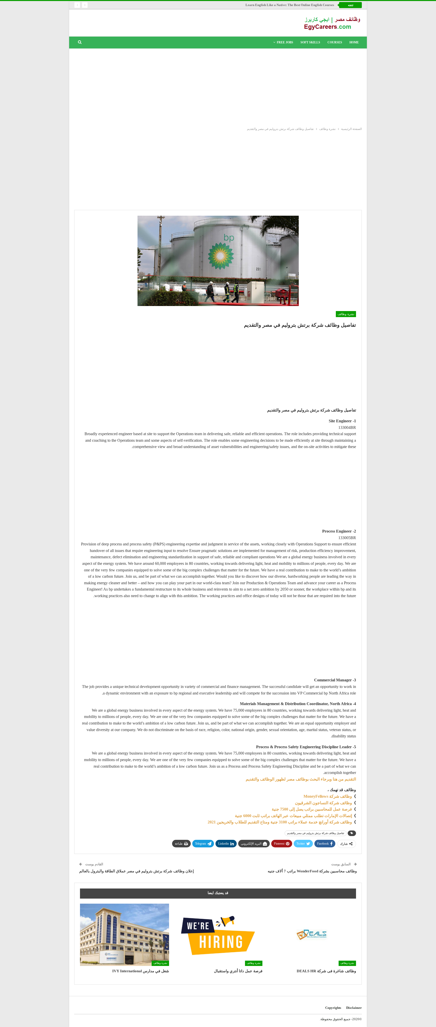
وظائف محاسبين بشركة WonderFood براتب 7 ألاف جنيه (312, 871)
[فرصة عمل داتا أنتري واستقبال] (218, 935)
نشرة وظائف (346, 314)
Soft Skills (310, 42)
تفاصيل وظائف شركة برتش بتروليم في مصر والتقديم (315, 833)
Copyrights (333, 1008)
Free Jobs (285, 42)
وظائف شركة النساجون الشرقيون (323, 803)
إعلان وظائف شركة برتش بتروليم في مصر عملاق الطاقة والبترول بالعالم (136, 871)
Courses (335, 42)
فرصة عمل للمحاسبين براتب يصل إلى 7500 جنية (312, 809)
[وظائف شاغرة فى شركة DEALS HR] (311, 935)
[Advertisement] (218, 86)
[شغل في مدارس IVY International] (124, 935)
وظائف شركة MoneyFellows (328, 796)
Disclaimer (354, 1008)
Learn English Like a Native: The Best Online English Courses (290, 5)
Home (354, 42)
